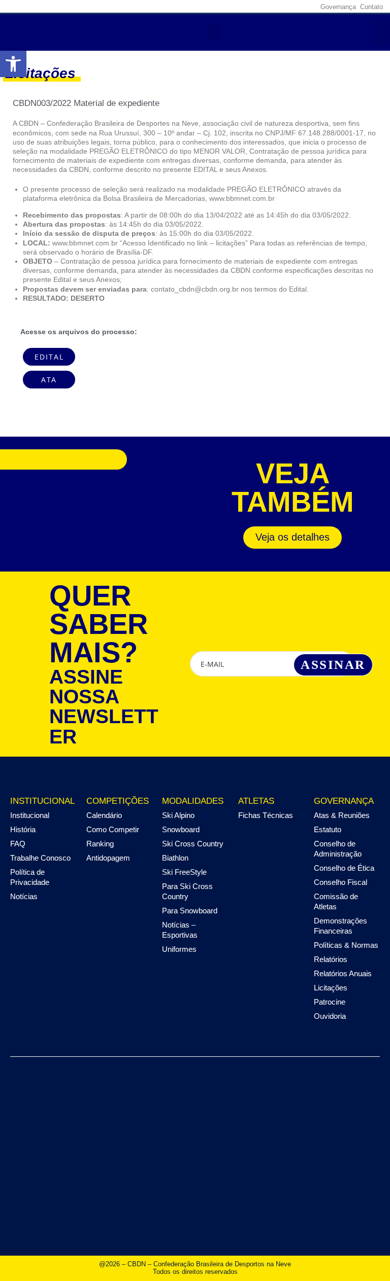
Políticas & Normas (346, 945)
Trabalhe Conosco (40, 857)
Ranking (100, 843)
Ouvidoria (330, 1016)
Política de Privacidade (29, 877)
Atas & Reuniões (342, 815)
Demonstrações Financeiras (340, 925)
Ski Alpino (178, 815)
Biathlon (175, 857)
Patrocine (329, 1002)
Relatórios (330, 959)
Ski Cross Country (192, 843)
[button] (213, 32)
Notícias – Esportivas (180, 929)
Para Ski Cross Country (187, 891)
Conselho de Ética (344, 868)
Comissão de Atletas (336, 901)
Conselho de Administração (338, 848)
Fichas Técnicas (265, 815)
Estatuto (327, 829)
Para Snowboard (189, 910)
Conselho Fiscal (340, 882)
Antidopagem (108, 857)
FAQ (17, 843)
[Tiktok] (306, 7)
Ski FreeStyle (184, 872)
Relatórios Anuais (343, 973)
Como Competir (112, 829)
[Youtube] (290, 7)
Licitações (330, 987)
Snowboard (181, 829)
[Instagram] (259, 7)
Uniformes (179, 949)
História (23, 829)
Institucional (29, 815)
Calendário (104, 815)
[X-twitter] (275, 7)
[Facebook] (243, 7)
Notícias (24, 896)
